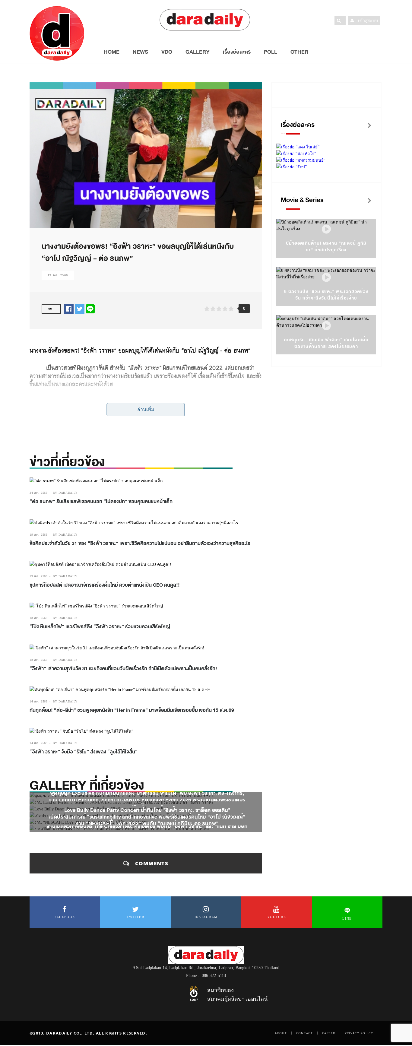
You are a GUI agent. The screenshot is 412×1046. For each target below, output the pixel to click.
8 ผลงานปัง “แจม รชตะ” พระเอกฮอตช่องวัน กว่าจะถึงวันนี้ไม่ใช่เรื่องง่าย (326, 295)
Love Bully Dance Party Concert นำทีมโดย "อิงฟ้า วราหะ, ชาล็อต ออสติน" (147, 810)
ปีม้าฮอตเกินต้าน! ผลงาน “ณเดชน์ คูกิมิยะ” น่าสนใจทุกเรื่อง (326, 246)
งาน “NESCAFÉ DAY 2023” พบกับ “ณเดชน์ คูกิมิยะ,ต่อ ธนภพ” (147, 823)
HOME (111, 51)
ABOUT (281, 1033)
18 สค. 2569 (39, 618)
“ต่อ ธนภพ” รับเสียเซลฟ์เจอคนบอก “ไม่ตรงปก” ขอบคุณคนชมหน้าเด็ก (101, 501)
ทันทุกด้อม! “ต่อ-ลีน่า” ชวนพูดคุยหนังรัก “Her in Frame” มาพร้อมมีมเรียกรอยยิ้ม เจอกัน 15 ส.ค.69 (132, 710)
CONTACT (304, 1033)
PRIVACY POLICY (359, 1033)
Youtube (276, 917)
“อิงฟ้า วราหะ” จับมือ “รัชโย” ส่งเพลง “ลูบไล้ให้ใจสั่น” (84, 752)
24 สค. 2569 (39, 492)
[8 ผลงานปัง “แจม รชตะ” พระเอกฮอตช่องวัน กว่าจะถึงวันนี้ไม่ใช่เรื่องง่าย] (326, 278)
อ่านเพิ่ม (145, 409)
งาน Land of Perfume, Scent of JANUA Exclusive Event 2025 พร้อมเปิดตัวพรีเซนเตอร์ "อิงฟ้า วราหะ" (147, 803)
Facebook (65, 917)
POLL (270, 51)
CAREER (328, 1033)
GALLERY (197, 51)
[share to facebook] (69, 308)
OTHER (299, 51)
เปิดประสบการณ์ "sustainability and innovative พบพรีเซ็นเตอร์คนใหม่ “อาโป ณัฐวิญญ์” (147, 817)
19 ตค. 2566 (58, 275)
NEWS (140, 51)
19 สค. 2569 (39, 534)
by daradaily (65, 492)
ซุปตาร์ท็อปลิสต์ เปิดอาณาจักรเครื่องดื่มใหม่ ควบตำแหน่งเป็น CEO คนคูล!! (105, 585)
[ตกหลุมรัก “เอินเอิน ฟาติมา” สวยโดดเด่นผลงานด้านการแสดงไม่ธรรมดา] (326, 326)
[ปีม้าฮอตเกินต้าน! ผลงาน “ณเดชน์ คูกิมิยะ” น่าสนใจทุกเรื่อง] (326, 229)
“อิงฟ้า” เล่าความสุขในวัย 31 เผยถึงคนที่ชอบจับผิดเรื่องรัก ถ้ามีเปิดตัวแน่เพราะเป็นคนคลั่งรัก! (123, 668)
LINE (347, 918)
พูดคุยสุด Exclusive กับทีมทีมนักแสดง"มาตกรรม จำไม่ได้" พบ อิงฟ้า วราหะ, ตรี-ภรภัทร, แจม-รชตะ (147, 797)
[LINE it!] (90, 308)
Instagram (206, 917)
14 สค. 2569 (39, 701)
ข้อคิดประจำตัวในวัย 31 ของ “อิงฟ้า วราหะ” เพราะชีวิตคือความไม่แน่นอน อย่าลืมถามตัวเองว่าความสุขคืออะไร (140, 543)
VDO (166, 51)
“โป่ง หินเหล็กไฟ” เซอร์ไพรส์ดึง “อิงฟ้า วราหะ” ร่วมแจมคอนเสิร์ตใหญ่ (100, 627)
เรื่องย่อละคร (237, 51)
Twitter (135, 917)
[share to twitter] (79, 308)
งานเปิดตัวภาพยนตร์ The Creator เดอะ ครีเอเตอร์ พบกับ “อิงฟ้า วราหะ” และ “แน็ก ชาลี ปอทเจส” (147, 830)
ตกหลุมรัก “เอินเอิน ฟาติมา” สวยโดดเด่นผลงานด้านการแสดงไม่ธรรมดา (326, 343)
